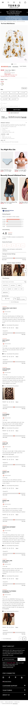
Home (1, 21)
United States (7, 681)
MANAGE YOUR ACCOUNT (8, 667)
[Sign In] (19, 2)
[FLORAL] (2, 84)
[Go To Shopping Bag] (25, 2)
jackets (14, 21)
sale (5, 21)
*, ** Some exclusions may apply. (9, 703)
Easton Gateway (13, 106)
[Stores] (14, 2)
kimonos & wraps (21, 21)
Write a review (15, 66)
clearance (9, 21)
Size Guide (24, 88)
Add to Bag (17, 110)
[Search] (8, 2)
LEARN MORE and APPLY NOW (9, 665)
